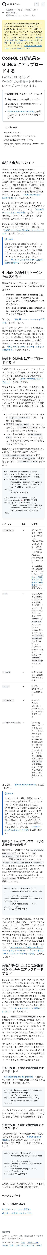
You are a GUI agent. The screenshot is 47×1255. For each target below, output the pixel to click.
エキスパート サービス (24, 1245)
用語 (23, 1242)
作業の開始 (10, 12)
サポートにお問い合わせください (18, 1213)
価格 (11, 1245)
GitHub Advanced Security (21, 111)
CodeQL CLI (30, 10)
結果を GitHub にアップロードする (20, 15)
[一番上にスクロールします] (41, 1249)
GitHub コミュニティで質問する (18, 1209)
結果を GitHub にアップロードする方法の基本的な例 (23, 843)
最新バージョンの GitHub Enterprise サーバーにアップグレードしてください (23, 40)
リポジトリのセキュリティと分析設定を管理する (37, 579)
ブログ (39, 1245)
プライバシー (32, 1242)
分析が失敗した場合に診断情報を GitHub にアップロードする (22, 969)
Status (5, 1245)
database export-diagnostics (18, 1076)
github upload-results (25, 784)
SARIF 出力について (16, 163)
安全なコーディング (14, 10)
